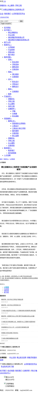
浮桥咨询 (15, 64)
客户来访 (11, 54)
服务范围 (8, 57)
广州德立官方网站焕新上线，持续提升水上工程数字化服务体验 (18, 321)
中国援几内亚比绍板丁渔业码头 (9, 333)
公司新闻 (11, 47)
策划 (10, 89)
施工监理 (15, 136)
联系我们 (7, 14)
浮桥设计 (15, 84)
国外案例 (15, 131)
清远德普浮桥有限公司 (16, 37)
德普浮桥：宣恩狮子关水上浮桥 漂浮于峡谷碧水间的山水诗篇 (17, 316)
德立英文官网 (21, 357)
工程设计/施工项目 (19, 128)
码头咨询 (15, 62)
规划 (10, 72)
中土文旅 (11, 35)
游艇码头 (3, 5)
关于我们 (8, 30)
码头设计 (15, 82)
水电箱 (14, 113)
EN (4, 1)
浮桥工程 (18, 5)
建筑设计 (15, 86)
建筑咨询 (15, 67)
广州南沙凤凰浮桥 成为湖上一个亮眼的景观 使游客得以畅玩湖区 (18, 310)
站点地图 (11, 370)
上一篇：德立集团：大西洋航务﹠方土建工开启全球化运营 (16, 276)
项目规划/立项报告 (19, 123)
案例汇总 (12, 121)
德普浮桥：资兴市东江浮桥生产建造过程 (12, 299)
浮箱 (13, 111)
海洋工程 (11, 106)
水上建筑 (11, 5)
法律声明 (26, 370)
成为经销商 (12, 153)
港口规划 (15, 74)
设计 (10, 79)
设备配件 (12, 109)
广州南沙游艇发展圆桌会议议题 (9, 338)
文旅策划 (15, 91)
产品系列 (8, 96)
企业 (1, 14)
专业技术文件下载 (7, 366)
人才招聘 (7, 155)
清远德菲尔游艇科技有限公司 (18, 40)
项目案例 (8, 118)
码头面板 (15, 116)
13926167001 (4, 17)
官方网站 (7, 27)
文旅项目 (15, 133)
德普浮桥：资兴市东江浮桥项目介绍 (11, 305)
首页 (1, 159)
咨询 (10, 59)
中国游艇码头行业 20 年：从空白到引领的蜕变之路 (15, 327)
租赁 (9, 94)
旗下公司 (7, 42)
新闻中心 (8, 45)
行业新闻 (11, 50)
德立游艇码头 (13, 32)
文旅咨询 (15, 69)
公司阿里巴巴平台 (18, 14)
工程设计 (15, 126)
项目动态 (11, 52)
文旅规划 (15, 77)
